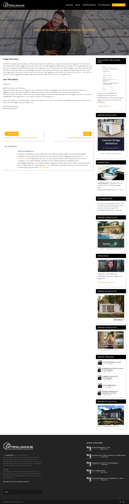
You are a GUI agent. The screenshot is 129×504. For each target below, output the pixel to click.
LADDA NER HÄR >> (105, 106)
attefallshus (22, 158)
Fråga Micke (43, 167)
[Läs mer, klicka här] (111, 308)
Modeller (69, 5)
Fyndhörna (119, 5)
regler (48, 165)
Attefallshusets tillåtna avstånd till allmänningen (112, 369)
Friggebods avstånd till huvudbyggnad (110, 377)
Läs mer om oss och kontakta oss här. (16, 481)
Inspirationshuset (89, 5)
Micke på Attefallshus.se (26, 151)
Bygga (78, 5)
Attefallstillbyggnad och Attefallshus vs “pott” (110, 392)
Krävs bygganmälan (109, 385)
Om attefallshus (104, 5)
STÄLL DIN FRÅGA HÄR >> (107, 282)
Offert (121, 190)
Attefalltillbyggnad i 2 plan (112, 362)
